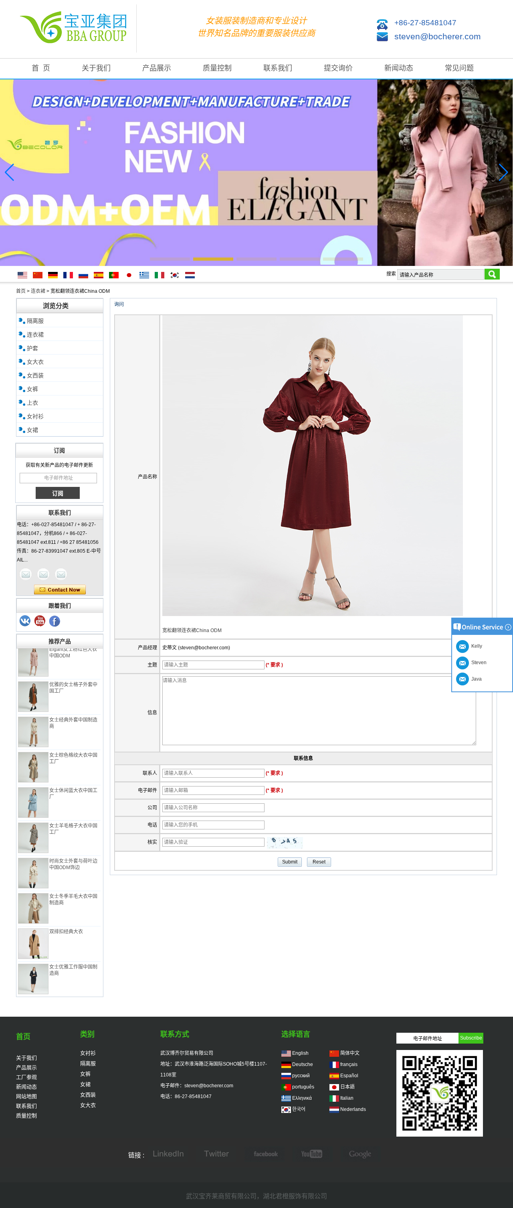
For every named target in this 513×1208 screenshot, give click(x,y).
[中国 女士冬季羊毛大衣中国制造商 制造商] (33, 897)
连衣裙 (38, 291)
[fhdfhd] (361, 1154)
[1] (54, 621)
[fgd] (216, 1154)
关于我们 (96, 68)
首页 (21, 291)
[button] (170, 259)
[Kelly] (61, 574)
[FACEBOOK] (264, 1154)
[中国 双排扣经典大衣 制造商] (33, 932)
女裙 (32, 430)
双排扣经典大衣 (66, 920)
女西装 (35, 375)
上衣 (32, 402)
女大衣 (35, 362)
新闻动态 (398, 68)
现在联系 (60, 590)
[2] (40, 621)
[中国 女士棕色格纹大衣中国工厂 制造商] (33, 756)
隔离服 (35, 321)
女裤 (32, 389)
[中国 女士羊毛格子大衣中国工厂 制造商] (33, 826)
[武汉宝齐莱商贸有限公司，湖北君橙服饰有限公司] (76, 29)
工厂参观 (26, 1077)
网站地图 (26, 1096)
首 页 (41, 68)
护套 (32, 348)
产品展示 (156, 68)
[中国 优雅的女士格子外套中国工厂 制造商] (33, 685)
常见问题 (459, 68)
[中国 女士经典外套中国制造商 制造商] (33, 720)
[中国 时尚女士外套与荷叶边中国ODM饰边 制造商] (33, 862)
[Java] (25, 574)
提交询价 (338, 68)
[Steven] (43, 574)
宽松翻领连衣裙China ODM (192, 630)
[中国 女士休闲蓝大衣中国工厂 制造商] (33, 791)
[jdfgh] (168, 1154)
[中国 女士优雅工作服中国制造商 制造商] (33, 968)
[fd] (313, 1154)
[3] (25, 621)
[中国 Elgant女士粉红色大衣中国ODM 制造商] (33, 650)
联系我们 (277, 68)
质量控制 (217, 68)
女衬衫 (35, 416)
